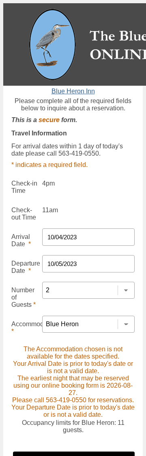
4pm (48, 183)
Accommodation (34, 328)
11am (50, 210)
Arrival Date (21, 240)
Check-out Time (23, 214)
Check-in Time (24, 187)
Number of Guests (23, 297)
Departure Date (25, 267)
